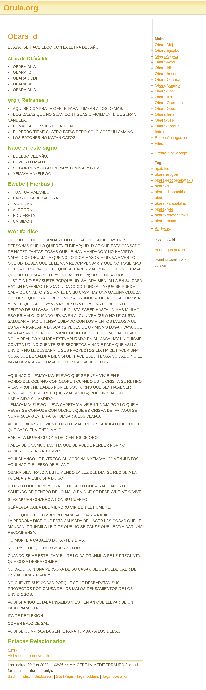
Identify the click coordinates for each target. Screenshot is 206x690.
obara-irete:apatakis (171, 215)
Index (25, 676)
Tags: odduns (87, 676)
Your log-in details (170, 250)
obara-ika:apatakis (170, 203)
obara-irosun (165, 221)
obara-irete (164, 209)
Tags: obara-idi (114, 676)
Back (12, 676)
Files (159, 143)
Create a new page (171, 153)
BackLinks (43, 676)
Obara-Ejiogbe (167, 50)
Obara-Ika (163, 97)
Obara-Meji (164, 44)
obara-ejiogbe (166, 174)
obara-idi (162, 186)
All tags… (164, 228)
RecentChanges (168, 137)
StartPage (64, 676)
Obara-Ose (164, 120)
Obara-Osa (164, 91)
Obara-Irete (164, 114)
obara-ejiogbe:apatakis (174, 180)
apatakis (162, 168)
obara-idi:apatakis (170, 192)
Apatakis (19, 650)
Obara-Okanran (168, 79)
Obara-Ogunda (167, 85)
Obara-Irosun (166, 73)
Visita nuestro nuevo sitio (29, 656)
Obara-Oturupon (169, 103)
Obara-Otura (165, 108)
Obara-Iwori (165, 62)
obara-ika (163, 197)
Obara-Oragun (167, 126)
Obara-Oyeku (166, 56)
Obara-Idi (163, 68)
